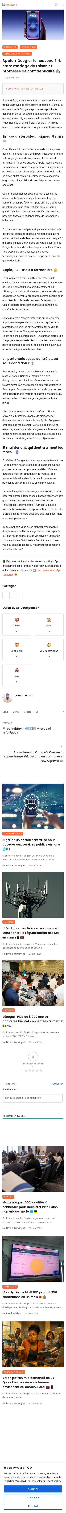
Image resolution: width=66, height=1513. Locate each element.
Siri (37, 712)
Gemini (16, 712)
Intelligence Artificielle (17, 53)
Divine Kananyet (15, 865)
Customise (33, 1497)
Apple (5, 712)
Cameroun (10, 1286)
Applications (29, 47)
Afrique (8, 922)
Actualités (10, 47)
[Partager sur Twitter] (15, 595)
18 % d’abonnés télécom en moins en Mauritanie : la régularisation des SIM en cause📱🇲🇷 (31, 933)
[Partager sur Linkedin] (25, 595)
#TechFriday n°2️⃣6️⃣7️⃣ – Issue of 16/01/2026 (26, 731)
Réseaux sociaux (14, 1372)
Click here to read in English (24, 88)
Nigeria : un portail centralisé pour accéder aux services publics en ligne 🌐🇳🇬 (31, 844)
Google (27, 712)
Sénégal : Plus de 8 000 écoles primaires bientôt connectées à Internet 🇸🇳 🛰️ (33, 1021)
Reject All (33, 1506)
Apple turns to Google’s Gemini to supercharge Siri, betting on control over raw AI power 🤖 (34, 756)
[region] (33, 1487)
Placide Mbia (13, 1313)
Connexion (57, 1084)
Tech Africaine (13, 833)
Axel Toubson (24, 695)
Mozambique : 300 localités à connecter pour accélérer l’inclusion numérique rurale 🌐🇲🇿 (30, 1207)
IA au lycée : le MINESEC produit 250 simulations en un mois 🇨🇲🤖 (29, 1294)
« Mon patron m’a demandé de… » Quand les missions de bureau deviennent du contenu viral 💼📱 (28, 1382)
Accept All (33, 1489)
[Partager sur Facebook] (6, 595)
